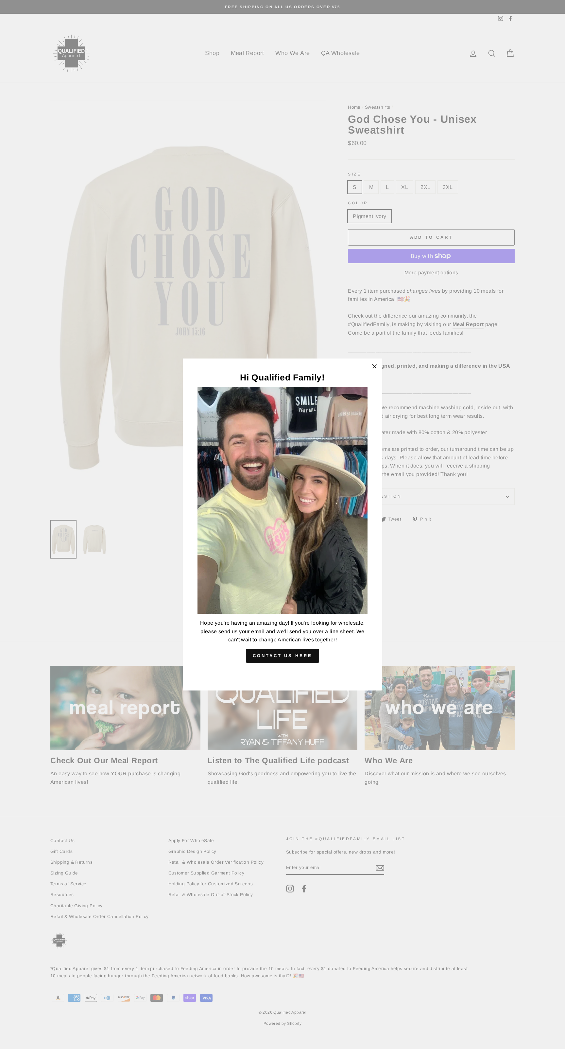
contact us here (282, 655)
